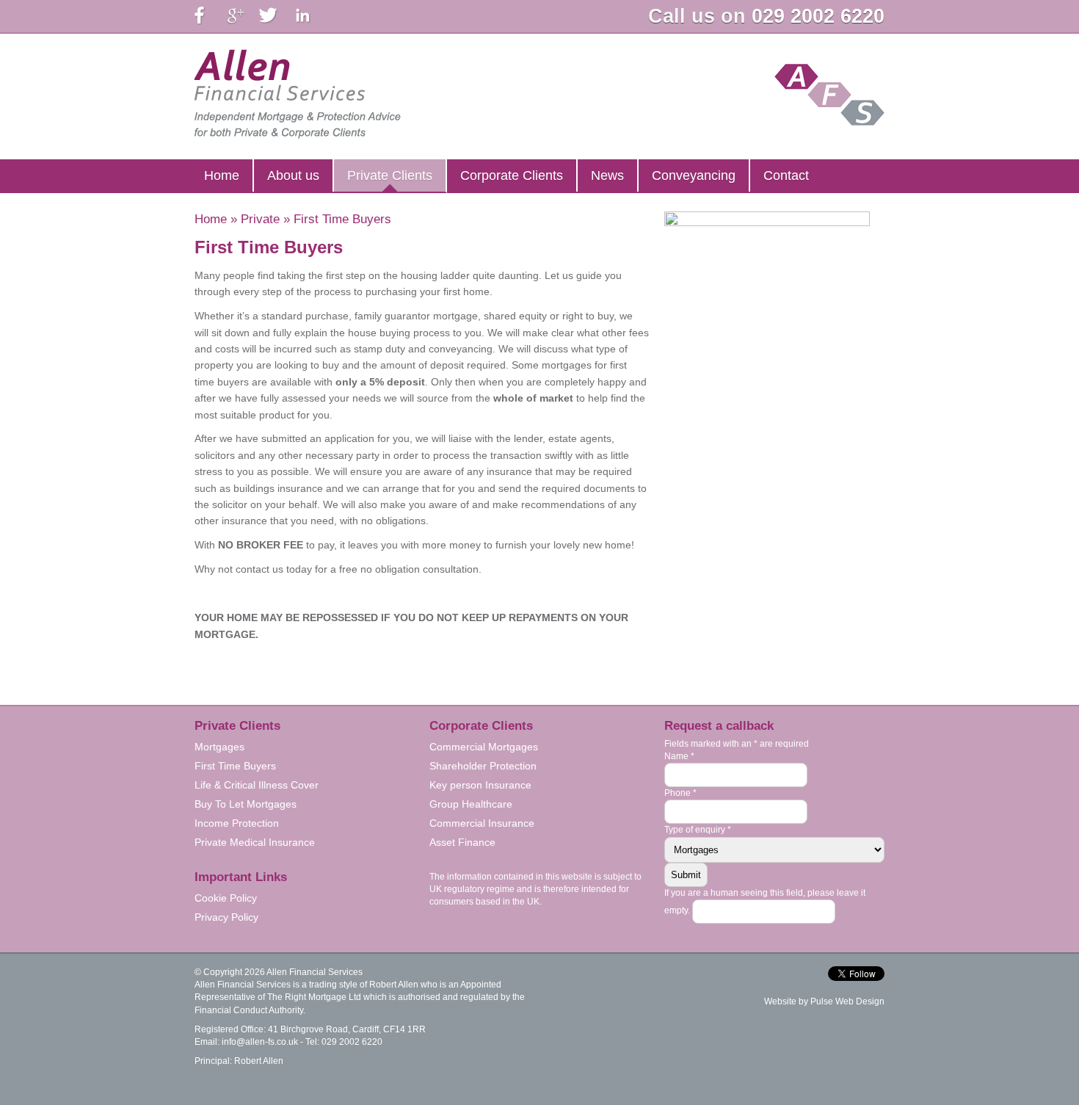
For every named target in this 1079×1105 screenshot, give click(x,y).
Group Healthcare (470, 804)
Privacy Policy (226, 917)
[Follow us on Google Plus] (238, 16)
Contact (786, 175)
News (607, 175)
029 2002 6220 (818, 16)
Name (679, 756)
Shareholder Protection (483, 766)
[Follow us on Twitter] (270, 16)
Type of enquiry (697, 830)
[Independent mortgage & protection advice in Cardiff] (298, 94)
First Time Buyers (235, 766)
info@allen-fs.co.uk (260, 1042)
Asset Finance (462, 842)
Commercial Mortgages (483, 747)
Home (221, 175)
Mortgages (219, 747)
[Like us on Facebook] (206, 16)
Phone (680, 793)
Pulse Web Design (847, 1001)
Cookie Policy (226, 898)
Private (260, 219)
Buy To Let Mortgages (246, 804)
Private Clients (389, 175)
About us (293, 175)
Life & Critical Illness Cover (257, 785)
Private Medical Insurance (255, 842)
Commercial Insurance (481, 823)
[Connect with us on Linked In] (302, 16)
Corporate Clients (511, 175)
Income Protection (237, 823)
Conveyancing (693, 175)
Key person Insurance (480, 785)
